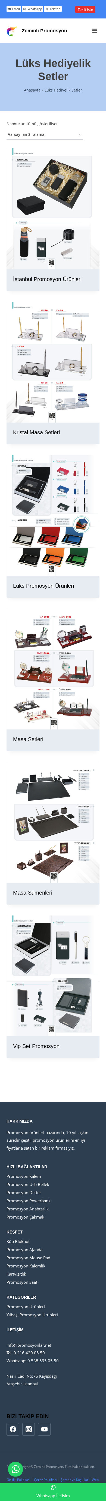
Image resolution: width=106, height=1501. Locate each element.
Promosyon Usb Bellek (28, 1184)
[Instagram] (28, 1429)
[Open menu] (94, 30)
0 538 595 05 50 (43, 1360)
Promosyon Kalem (24, 1176)
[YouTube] (44, 1429)
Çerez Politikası (45, 1479)
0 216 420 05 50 (29, 1352)
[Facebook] (13, 1429)
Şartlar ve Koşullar (74, 1479)
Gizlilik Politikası (18, 1479)
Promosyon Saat (22, 1282)
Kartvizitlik (16, 1274)
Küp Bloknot (18, 1241)
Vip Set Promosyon (36, 1046)
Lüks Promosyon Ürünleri (43, 586)
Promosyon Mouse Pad (28, 1257)
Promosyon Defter (24, 1192)
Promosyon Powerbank (29, 1200)
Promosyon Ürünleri (26, 1306)
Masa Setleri (28, 739)
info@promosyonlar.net (29, 1345)
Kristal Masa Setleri (36, 432)
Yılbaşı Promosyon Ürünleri (32, 1314)
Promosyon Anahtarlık (28, 1209)
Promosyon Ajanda (24, 1249)
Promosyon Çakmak (25, 1217)
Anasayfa (32, 90)
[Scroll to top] (92, 1482)
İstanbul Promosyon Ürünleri (47, 279)
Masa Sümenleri (32, 893)
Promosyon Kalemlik (26, 1266)
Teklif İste (85, 9)
